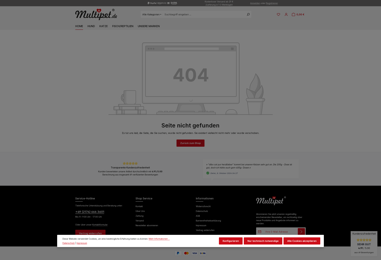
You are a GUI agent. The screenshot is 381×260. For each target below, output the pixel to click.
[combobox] (204, 14)
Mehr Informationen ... (159, 239)
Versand (140, 220)
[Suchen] (248, 14)
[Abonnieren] (301, 231)
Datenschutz (202, 211)
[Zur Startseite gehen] (96, 14)
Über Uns (140, 211)
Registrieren (272, 3)
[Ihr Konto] (286, 14)
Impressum (201, 225)
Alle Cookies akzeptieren (302, 240)
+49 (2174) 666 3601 (89, 212)
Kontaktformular (100, 224)
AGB (198, 216)
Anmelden (255, 3)
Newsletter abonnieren (147, 225)
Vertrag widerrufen (90, 233)
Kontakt (139, 206)
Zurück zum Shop (190, 143)
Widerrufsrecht (203, 206)
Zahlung (139, 216)
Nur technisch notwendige (263, 240)
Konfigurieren (231, 240)
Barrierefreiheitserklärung (208, 220)
